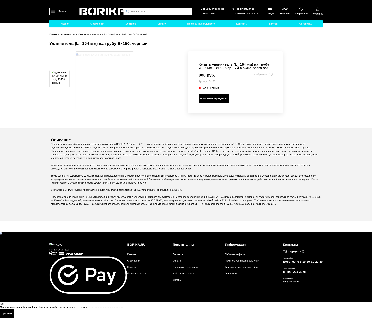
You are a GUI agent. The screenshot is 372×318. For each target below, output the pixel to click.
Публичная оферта (235, 254)
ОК (2, 304)
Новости (131, 267)
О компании (97, 24)
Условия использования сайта (241, 267)
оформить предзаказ (213, 98)
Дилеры (273, 24)
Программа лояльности (201, 24)
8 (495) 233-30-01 (294, 271)
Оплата (162, 24)
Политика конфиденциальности (242, 260)
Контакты (241, 24)
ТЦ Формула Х (293, 251)
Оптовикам (305, 24)
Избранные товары (183, 273)
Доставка (131, 24)
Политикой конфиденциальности (105, 307)
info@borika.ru (209, 13)
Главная (64, 24)
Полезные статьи (136, 273)
